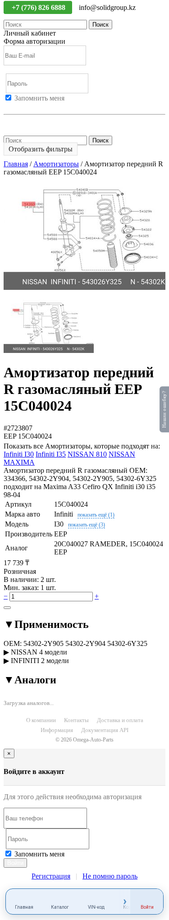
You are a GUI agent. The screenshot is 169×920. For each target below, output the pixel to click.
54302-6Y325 (127, 643)
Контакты (76, 720)
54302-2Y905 (43, 643)
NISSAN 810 (87, 454)
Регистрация (44, 106)
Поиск (100, 24)
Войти (13, 106)
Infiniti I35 (51, 454)
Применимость (46, 624)
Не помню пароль (31, 122)
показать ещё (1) (96, 515)
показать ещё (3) (86, 525)
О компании (41, 720)
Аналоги (30, 680)
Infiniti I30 (19, 454)
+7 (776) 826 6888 (39, 7)
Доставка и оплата (120, 720)
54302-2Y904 (85, 643)
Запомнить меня (39, 98)
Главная (16, 164)
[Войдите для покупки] (7, 607)
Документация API (104, 730)
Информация (57, 730)
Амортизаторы (56, 164)
